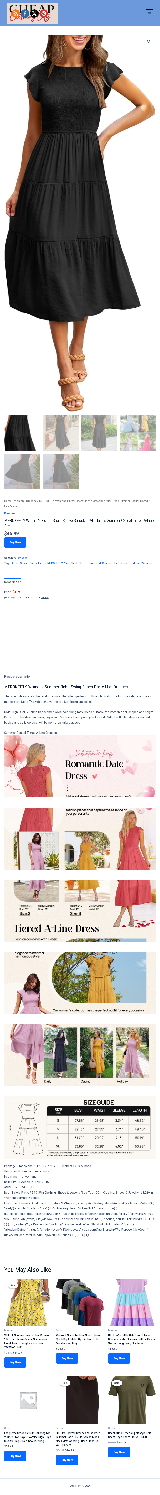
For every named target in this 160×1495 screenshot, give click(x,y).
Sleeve (83, 563)
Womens (146, 563)
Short (73, 563)
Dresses (31, 500)
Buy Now (15, 542)
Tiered (118, 563)
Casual (24, 563)
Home (8, 500)
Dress (33, 563)
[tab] (12, 582)
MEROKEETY (55, 563)
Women (19, 500)
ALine (15, 563)
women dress (131, 563)
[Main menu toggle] (149, 13)
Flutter (42, 563)
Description (12, 582)
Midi (66, 563)
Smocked (95, 563)
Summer (107, 563)
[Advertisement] (80, 643)
